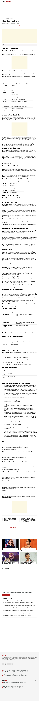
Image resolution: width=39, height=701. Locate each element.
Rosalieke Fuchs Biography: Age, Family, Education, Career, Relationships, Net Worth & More (18, 603)
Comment (4, 571)
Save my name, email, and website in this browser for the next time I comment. (17, 592)
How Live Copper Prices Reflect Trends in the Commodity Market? (12, 683)
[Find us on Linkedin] (8, 664)
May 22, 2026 (12, 25)
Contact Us (31, 695)
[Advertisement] (19, 11)
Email (3, 588)
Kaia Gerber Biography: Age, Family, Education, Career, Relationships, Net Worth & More (17, 600)
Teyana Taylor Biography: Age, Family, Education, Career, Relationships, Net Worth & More (18, 602)
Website (21, 588)
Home (3, 18)
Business (35, 680)
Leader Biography (7, 497)
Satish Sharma (5, 25)
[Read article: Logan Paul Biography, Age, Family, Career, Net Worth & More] (10, 558)
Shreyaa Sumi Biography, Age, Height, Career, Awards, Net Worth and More (13, 686)
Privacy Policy (26, 695)
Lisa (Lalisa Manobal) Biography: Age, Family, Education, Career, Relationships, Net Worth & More (19, 605)
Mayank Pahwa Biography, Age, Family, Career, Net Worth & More (12, 685)
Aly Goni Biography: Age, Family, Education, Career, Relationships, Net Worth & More (17, 615)
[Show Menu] (36, 1)
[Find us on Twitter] (12, 664)
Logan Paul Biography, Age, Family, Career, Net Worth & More (10, 563)
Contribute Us (15, 695)
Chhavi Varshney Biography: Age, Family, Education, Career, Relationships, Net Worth (17, 607)
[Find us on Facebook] (10, 664)
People (6, 18)
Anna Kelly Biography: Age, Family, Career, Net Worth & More (10, 549)
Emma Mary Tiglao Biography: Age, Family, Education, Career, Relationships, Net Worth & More (18, 612)
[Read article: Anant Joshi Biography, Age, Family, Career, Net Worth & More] (28, 558)
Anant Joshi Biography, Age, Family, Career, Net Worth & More (27, 563)
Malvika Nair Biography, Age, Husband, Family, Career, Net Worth (12, 687)
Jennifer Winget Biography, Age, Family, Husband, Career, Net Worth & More (28, 549)
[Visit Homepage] (6, 1)
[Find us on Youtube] (3, 664)
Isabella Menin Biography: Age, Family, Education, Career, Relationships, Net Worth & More (18, 610)
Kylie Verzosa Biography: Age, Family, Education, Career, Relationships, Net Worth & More (17, 613)
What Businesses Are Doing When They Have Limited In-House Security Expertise (14, 682)
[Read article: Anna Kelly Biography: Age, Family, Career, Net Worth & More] (10, 544)
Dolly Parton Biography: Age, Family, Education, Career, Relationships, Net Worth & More (17, 608)
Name (3, 583)
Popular (35, 668)
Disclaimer (20, 695)
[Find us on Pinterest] (5, 664)
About (10, 695)
